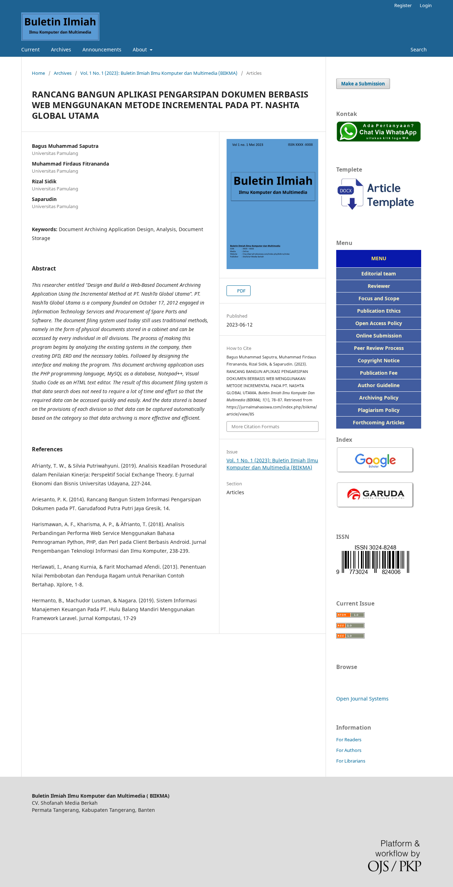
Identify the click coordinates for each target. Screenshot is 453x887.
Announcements (101, 49)
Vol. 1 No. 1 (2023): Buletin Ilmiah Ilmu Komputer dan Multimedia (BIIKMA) (158, 73)
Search (418, 49)
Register (403, 5)
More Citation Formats (255, 426)
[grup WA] (378, 139)
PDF (241, 291)
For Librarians (350, 761)
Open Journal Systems (362, 698)
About (140, 49)
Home (38, 73)
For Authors (348, 750)
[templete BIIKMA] (378, 213)
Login (426, 5)
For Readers (348, 739)
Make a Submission (363, 83)
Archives (61, 49)
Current (30, 49)
